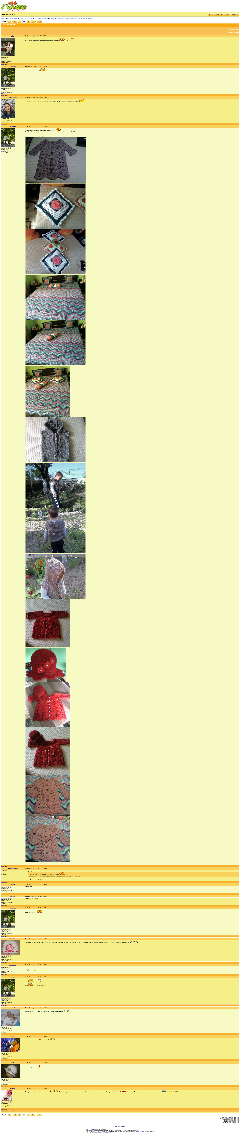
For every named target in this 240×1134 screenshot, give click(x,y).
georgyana (13, 66)
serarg (13, 1062)
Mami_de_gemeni (13, 868)
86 (15, 21)
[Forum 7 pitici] (14, 11)
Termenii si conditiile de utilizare (142, 1131)
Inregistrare (235, 14)
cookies (99, 1131)
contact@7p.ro (110, 1132)
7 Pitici (93, 1129)
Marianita (12, 1008)
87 (19, 21)
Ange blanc (12, 965)
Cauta (210, 14)
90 (33, 21)
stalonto (12, 884)
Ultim (39, 21)
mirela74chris (13, 97)
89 (28, 21)
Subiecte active (219, 14)
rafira (12, 36)
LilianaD (12, 1088)
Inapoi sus (4, 64)
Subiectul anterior (234, 29)
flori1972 (12, 939)
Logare (227, 14)
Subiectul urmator (233, 32)
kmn (12, 1036)
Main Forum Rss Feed (120, 1126)
